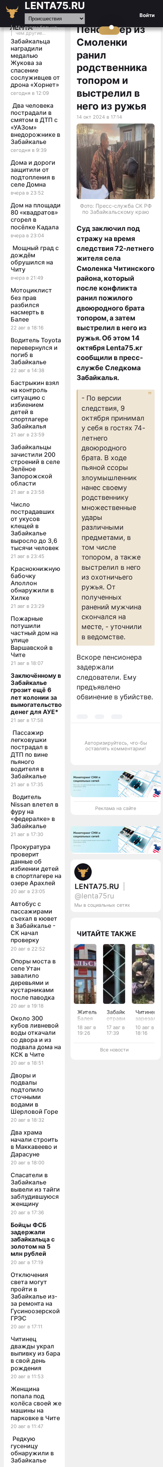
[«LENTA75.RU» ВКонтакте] (136, 921)
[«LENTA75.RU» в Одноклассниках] (143, 921)
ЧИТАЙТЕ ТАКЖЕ (106, 934)
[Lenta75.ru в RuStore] (121, 921)
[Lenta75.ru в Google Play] (113, 921)
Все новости (114, 1050)
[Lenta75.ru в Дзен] (151, 921)
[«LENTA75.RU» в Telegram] (128, 921)
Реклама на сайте (115, 808)
